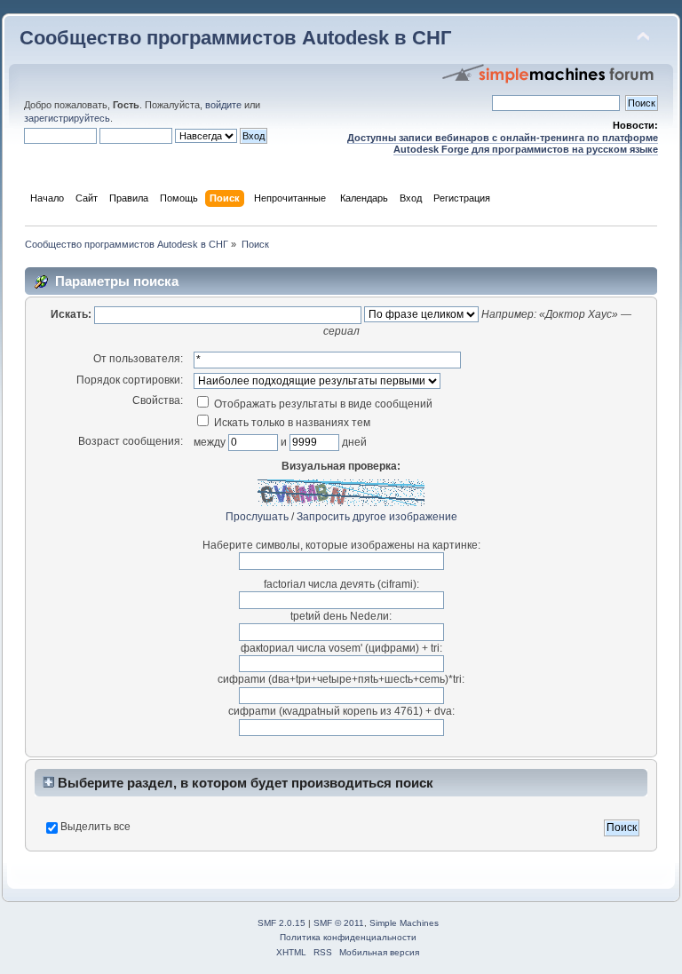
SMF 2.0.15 (281, 923)
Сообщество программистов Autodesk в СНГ (235, 38)
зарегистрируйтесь (67, 118)
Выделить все (95, 826)
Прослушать (257, 517)
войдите (223, 104)
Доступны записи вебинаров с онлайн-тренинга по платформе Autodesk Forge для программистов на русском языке (502, 143)
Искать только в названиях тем (290, 422)
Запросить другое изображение (377, 517)
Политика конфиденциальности (348, 937)
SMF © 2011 (338, 923)
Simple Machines (404, 923)
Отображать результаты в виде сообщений (321, 404)
